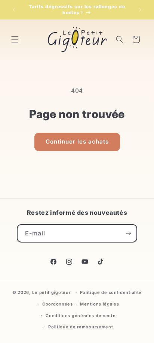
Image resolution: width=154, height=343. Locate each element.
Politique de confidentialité (111, 292)
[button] (15, 39)
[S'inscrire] (128, 233)
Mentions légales (99, 304)
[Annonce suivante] (140, 9)
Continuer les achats (77, 141)
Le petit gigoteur (51, 292)
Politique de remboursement (80, 327)
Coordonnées (57, 304)
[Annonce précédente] (14, 9)
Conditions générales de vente (81, 315)
